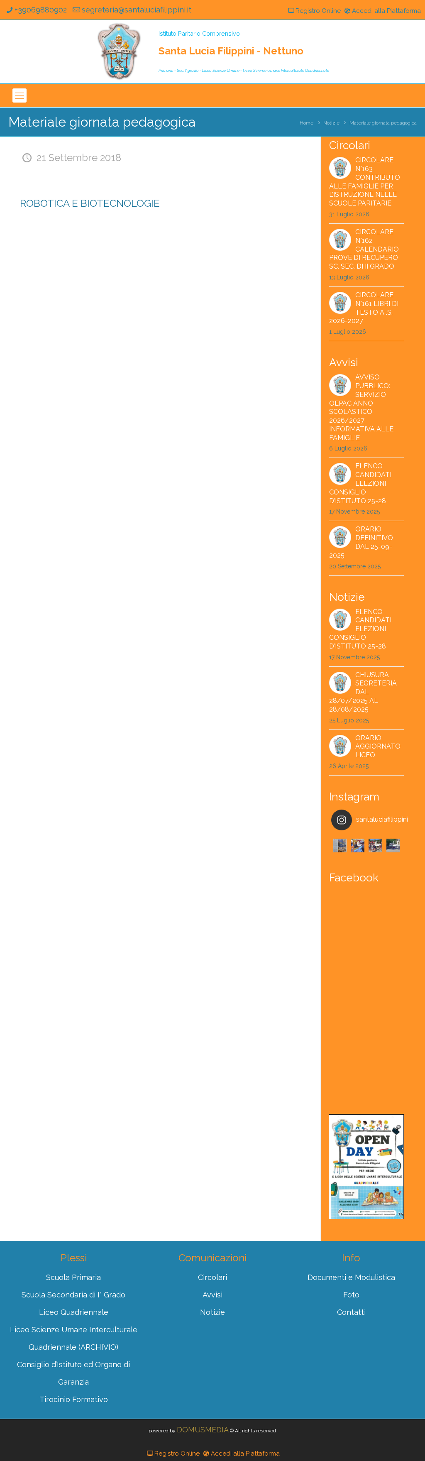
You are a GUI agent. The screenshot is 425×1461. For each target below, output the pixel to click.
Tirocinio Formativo (73, 1399)
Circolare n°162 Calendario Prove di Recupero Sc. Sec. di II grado (364, 249)
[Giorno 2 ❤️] (375, 845)
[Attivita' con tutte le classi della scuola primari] (357, 845)
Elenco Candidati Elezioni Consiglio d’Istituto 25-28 (360, 483)
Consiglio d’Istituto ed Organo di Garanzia (73, 1373)
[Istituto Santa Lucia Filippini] (119, 51)
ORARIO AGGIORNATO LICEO (378, 746)
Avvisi (212, 1294)
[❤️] (340, 845)
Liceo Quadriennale (73, 1312)
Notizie (331, 123)
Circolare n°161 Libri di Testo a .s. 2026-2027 (363, 308)
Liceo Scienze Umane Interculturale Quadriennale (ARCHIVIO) (73, 1338)
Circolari (212, 1277)
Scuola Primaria (73, 1277)
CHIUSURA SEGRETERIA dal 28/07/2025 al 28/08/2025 (363, 692)
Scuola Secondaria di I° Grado (73, 1294)
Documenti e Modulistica (351, 1277)
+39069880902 (41, 9)
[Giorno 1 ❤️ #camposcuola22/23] (393, 845)
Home (306, 123)
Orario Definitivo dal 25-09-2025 (361, 542)
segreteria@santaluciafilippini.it (136, 9)
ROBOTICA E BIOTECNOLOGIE (90, 203)
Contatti (351, 1312)
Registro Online (318, 11)
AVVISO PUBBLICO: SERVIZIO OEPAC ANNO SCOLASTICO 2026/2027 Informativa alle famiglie (361, 407)
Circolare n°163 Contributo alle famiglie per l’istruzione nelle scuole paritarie (364, 181)
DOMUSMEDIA (203, 1429)
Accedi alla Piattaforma (386, 11)
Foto (351, 1294)
